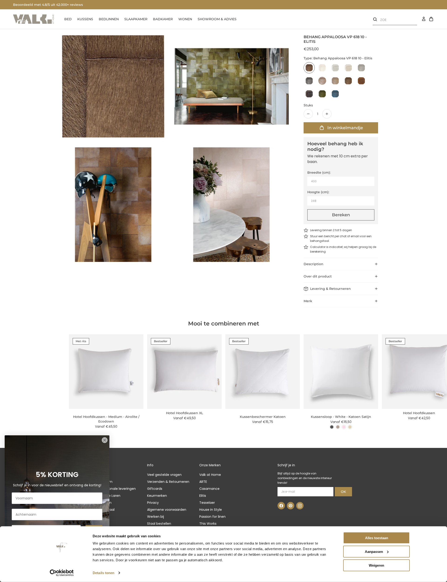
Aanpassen (374, 552)
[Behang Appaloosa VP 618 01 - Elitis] (322, 67)
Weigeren (376, 565)
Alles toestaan (376, 538)
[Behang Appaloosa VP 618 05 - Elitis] (309, 80)
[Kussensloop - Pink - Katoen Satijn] (343, 427)
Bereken (341, 214)
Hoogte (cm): (318, 192)
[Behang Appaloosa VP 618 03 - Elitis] (348, 67)
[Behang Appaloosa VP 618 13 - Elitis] (361, 80)
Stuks (308, 105)
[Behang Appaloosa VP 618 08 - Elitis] (335, 80)
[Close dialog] (105, 440)
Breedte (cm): (319, 172)
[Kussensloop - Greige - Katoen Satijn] (337, 427)
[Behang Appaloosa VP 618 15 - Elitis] (322, 93)
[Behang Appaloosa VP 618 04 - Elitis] (361, 67)
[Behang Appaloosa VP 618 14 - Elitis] (309, 93)
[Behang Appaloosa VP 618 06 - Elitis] (322, 80)
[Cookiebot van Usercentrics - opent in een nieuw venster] (61, 572)
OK (343, 492)
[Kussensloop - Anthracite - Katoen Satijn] (331, 427)
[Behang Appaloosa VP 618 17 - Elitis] (335, 93)
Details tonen (103, 573)
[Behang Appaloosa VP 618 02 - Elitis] (335, 67)
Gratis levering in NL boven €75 (39, 5)
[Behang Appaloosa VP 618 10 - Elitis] (309, 67)
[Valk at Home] (33, 19)
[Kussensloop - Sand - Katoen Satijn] (350, 427)
